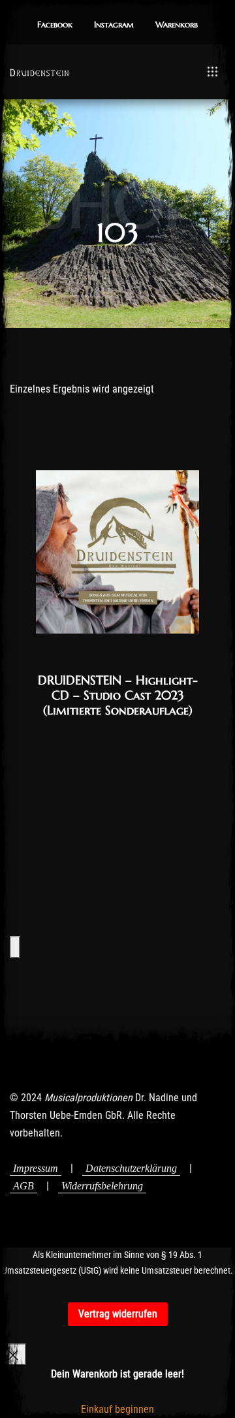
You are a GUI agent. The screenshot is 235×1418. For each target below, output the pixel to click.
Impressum (35, 1168)
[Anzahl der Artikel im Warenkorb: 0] (15, 947)
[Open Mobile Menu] (212, 71)
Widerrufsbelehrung (102, 1185)
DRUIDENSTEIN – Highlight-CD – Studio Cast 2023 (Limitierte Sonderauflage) (118, 695)
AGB (23, 1185)
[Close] (13, 1354)
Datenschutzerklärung (131, 1168)
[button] (55, 25)
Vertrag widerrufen (117, 1314)
